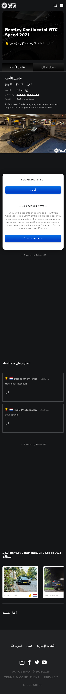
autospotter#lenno (25, 379)
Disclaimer (33, 685)
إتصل (29, 646)
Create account (33, 238)
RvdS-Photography (25, 410)
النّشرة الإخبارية (46, 646)
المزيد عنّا (16, 646)
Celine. (20, 90)
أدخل (33, 190)
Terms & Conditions (22, 677)
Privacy (51, 677)
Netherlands (33, 94)
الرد (7, 392)
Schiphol (21, 94)
